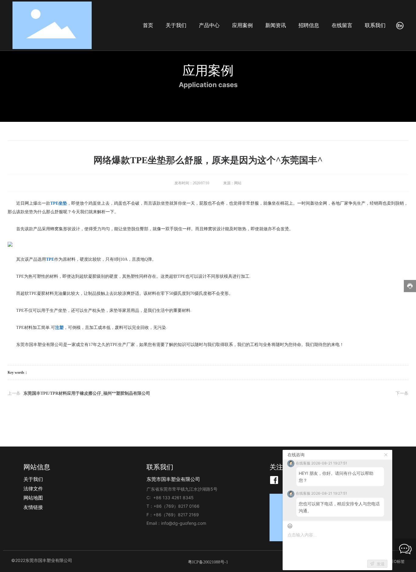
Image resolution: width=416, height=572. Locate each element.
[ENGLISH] (400, 25)
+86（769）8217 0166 (176, 506)
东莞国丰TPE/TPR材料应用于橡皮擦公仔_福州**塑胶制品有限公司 (86, 393)
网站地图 (33, 498)
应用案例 (208, 70)
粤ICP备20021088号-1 (208, 562)
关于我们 (33, 479)
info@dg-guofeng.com (183, 523)
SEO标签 (397, 561)
